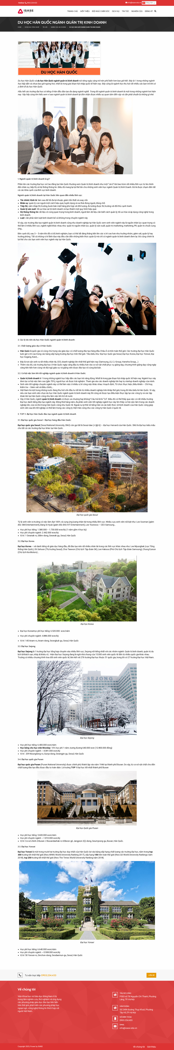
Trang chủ (72, 11)
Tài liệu (44, 27)
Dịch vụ (115, 11)
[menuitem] (72, 11)
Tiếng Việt (149, 3)
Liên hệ (151, 975)
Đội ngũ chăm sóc (101, 11)
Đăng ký (149, 11)
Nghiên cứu (137, 11)
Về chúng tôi (27, 989)
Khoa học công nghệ (32, 27)
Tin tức (125, 11)
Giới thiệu (85, 11)
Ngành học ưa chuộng (58, 27)
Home (19, 27)
